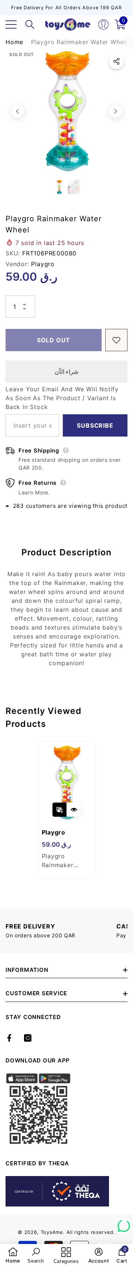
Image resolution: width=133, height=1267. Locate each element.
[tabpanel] (67, 810)
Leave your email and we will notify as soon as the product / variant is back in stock (62, 398)
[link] (13, 1255)
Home (14, 42)
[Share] (116, 61)
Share (116, 61)
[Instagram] (27, 1038)
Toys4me (52, 1232)
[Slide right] (115, 111)
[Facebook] (9, 1038)
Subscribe (95, 425)
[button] (29, 24)
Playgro (43, 264)
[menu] (11, 24)
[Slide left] (17, 111)
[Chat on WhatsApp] (124, 1223)
